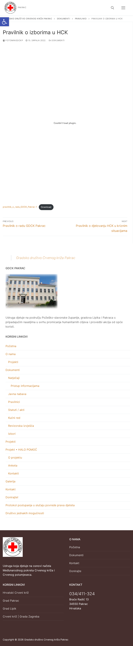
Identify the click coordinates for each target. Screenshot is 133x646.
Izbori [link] (12, 433)
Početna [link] (11, 346)
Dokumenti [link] (58, 40)
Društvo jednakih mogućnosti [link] (25, 513)
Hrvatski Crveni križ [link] (16, 592)
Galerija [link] (10, 481)
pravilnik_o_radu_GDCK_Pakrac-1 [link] (20, 207)
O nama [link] (11, 354)
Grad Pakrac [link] (11, 600)
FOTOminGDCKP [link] (14, 40)
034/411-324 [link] (82, 593)
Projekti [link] (13, 362)
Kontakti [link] (13, 473)
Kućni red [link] (14, 417)
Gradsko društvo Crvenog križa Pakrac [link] (45, 258)
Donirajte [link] (75, 571)
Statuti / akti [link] (16, 410)
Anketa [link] (12, 465)
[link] (4, 21)
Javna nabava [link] (17, 394)
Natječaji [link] (14, 378)
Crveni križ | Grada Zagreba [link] (21, 616)
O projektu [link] (15, 457)
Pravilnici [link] (14, 402)
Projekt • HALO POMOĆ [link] (21, 449)
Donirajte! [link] (12, 497)
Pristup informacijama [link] (25, 386)
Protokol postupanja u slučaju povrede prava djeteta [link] (40, 505)
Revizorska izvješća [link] (21, 425)
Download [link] (46, 207)
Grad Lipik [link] (9, 608)
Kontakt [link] (11, 489)
